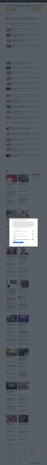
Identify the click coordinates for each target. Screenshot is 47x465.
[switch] (33, 231)
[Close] (36, 220)
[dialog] (23, 232)
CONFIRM (18, 242)
